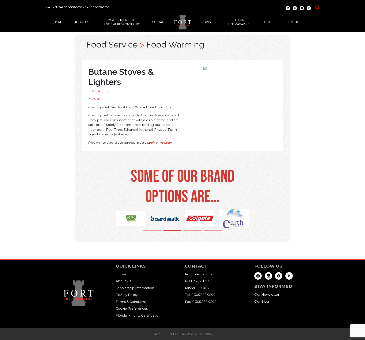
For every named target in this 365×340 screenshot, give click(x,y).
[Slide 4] (213, 230)
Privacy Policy (127, 295)
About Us (123, 281)
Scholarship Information (135, 288)
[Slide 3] (193, 230)
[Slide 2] (172, 230)
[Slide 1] (152, 230)
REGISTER (291, 22)
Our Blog (261, 301)
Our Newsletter (266, 294)
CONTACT (159, 22)
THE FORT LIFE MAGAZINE (238, 22)
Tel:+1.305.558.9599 (200, 295)
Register (165, 142)
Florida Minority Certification (138, 315)
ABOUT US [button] (82, 22)
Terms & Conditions (131, 302)
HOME (58, 22)
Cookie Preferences (132, 308)
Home (121, 274)
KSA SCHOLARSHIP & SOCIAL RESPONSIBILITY (122, 22)
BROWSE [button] (206, 22)
